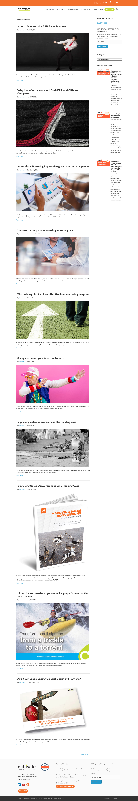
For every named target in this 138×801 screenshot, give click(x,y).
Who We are (49, 9)
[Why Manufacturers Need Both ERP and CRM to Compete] (52, 124)
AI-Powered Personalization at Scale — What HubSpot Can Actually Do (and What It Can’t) (116, 166)
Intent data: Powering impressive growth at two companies (53, 166)
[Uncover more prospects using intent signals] (52, 256)
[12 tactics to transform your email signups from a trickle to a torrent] (52, 631)
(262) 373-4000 (100, 3)
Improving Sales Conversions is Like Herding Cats (48, 486)
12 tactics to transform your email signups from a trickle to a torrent (52, 595)
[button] (117, 9)
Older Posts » (85, 754)
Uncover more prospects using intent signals (45, 230)
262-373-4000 (102, 23)
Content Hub (85, 9)
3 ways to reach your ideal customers (40, 358)
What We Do (61, 9)
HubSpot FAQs (98, 9)
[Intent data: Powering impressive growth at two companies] (52, 192)
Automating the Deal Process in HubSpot (116, 115)
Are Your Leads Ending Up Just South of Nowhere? (49, 679)
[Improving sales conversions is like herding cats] (52, 448)
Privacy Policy (107, 798)
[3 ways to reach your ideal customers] (52, 384)
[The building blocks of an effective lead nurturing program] (52, 320)
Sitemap (115, 798)
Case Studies (73, 9)
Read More (19, 80)
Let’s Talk (109, 9)
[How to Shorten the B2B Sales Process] (52, 52)
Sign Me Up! (102, 46)
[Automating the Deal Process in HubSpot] (103, 115)
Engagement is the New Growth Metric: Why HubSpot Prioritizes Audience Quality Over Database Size (116, 77)
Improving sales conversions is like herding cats (46, 422)
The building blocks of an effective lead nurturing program (53, 294)
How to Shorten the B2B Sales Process (41, 26)
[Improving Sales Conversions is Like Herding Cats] (52, 532)
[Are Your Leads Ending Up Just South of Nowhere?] (52, 711)
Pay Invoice (23, 791)
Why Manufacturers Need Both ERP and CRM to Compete (47, 92)
